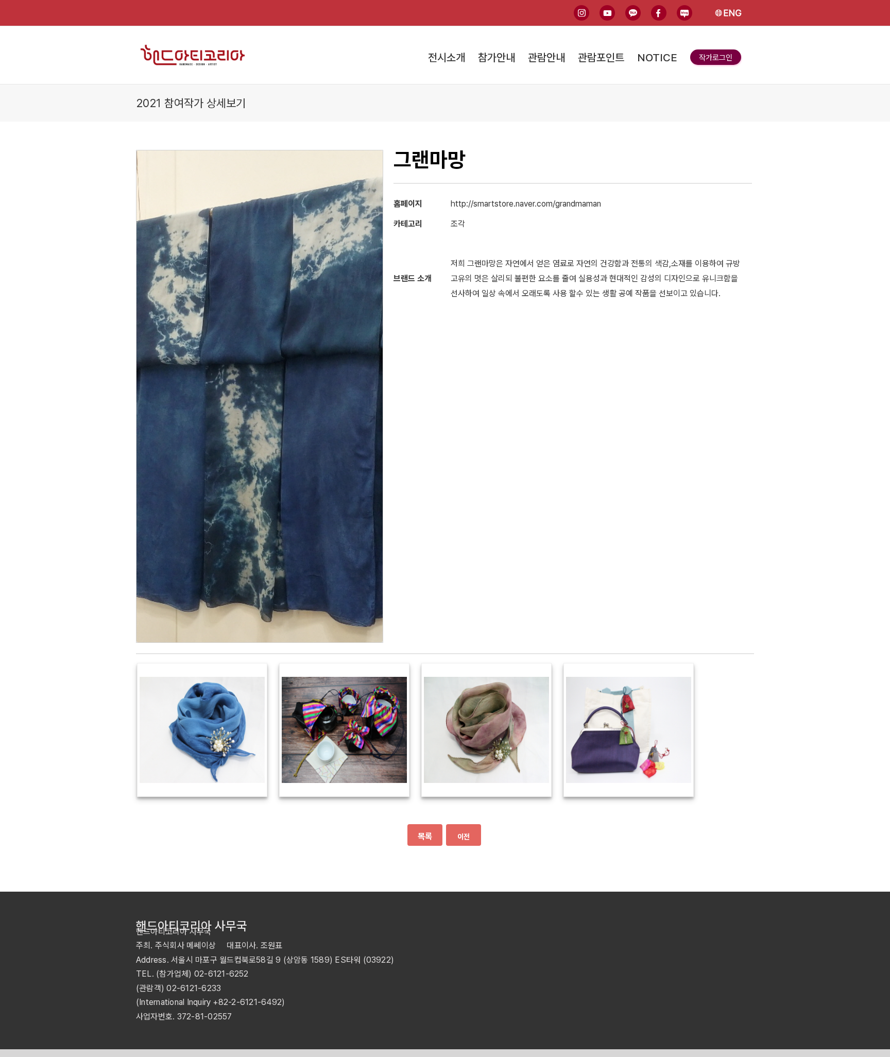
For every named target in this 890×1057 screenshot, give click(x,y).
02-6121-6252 (221, 974)
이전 (463, 836)
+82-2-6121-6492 (247, 1002)
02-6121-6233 (193, 988)
